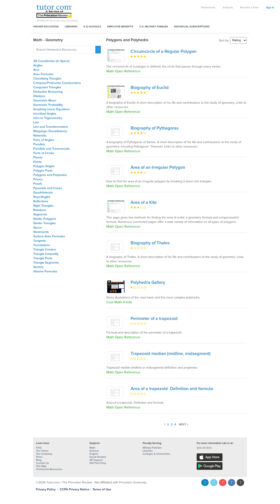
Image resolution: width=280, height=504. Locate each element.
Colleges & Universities (156, 453)
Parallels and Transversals (51, 149)
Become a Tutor (249, 7)
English (93, 453)
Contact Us (42, 463)
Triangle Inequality (45, 254)
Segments (40, 214)
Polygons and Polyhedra (50, 175)
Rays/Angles (41, 197)
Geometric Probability (48, 105)
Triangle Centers (44, 249)
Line (36, 122)
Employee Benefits (120, 26)
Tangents (39, 241)
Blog (39, 459)
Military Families (152, 447)
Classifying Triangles (47, 78)
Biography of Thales (150, 243)
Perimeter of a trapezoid (154, 318)
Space (37, 227)
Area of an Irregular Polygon (158, 167)
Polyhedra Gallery (148, 282)
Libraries (71, 26)
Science (94, 450)
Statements (41, 232)
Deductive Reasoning (48, 92)
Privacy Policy (46, 489)
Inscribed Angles (44, 113)
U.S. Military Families (153, 26)
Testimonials (208, 7)
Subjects (228, 7)
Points (37, 162)
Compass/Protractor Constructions (57, 83)
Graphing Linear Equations (51, 109)
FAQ (38, 447)
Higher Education (46, 26)
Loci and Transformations (50, 127)
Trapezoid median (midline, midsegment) (171, 353)
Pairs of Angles (43, 140)
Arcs (36, 70)
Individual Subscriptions (192, 26)
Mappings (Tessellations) (50, 131)
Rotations (39, 210)
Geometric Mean (44, 100)
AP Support (96, 459)
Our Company (44, 453)
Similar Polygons (44, 219)
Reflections (40, 201)
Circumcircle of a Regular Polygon (163, 51)
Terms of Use (102, 489)
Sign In (270, 7)
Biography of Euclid (150, 87)
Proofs (37, 184)
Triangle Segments (46, 262)
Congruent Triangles (47, 87)
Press (39, 456)
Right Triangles (43, 206)
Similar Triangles (44, 223)
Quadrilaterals (43, 192)
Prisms (38, 179)
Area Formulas (43, 74)
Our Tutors (42, 450)
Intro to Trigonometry (47, 118)
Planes (38, 157)
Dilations (39, 96)
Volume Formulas (45, 271)
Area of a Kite (144, 202)
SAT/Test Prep (97, 463)
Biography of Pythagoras (154, 128)
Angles (38, 65)
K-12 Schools (92, 26)
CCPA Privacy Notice (74, 489)
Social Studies (97, 456)
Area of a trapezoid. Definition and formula (172, 388)
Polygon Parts (42, 170)
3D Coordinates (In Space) (51, 61)
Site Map (41, 466)
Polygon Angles (44, 166)
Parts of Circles (43, 153)
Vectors (38, 267)
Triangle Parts (42, 258)
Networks (39, 135)
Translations (41, 245)
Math (92, 447)
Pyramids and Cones (47, 188)
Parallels (39, 144)
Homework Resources (49, 469)
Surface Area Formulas (49, 236)
